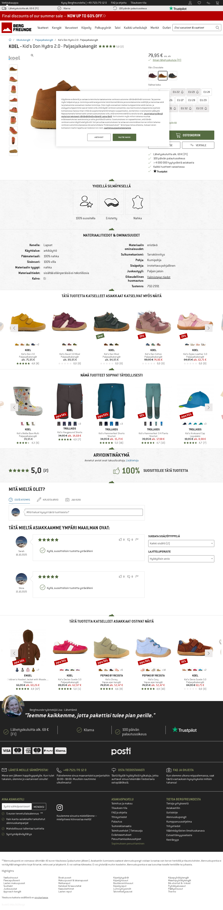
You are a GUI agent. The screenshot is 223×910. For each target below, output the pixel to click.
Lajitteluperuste (159, 551)
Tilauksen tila (119, 808)
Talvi (117, 28)
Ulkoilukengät (23, 39)
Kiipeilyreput (119, 886)
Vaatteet (42, 28)
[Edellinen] (14, 328)
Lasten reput (65, 891)
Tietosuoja (136, 830)
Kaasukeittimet (66, 888)
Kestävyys (172, 840)
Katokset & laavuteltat (69, 886)
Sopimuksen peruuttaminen (128, 843)
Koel (14, 46)
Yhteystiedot (119, 817)
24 (206, 92)
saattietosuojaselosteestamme (117, 128)
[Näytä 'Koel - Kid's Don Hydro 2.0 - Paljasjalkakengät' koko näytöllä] (32, 55)
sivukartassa (41, 897)
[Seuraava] (209, 328)
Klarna (67, 8)
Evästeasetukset (122, 835)
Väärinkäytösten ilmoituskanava (185, 830)
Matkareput (64, 883)
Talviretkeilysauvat (122, 891)
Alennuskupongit (176, 817)
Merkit (155, 28)
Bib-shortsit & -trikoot (179, 883)
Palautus (117, 821)
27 (180, 100)
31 (169, 108)
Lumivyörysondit (122, 888)
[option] (85, 208)
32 (184, 108)
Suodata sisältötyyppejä (164, 536)
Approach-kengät (12, 891)
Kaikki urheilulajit (135, 28)
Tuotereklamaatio (121, 826)
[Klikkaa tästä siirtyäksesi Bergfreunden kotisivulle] (18, 27)
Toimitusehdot (120, 830)
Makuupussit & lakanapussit (73, 880)
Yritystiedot (173, 826)
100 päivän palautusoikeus (133, 8)
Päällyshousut (175, 888)
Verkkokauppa (10, 3)
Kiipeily (86, 28)
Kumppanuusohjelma (179, 821)
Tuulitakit (8, 886)
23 (191, 92)
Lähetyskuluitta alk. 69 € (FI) (24, 8)
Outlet (167, 28)
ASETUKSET (99, 137)
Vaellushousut (10, 877)
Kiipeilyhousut (120, 880)
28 (191, 100)
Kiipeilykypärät (121, 877)
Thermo (172, 891)
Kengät (56, 28)
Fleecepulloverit (11, 880)
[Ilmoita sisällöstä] (137, 539)
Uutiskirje (172, 812)
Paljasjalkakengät (44, 39)
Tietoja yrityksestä (177, 803)
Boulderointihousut (123, 883)
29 (203, 100)
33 (200, 108)
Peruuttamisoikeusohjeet (126, 839)
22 (176, 92)
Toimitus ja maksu (122, 803)
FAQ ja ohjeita (119, 812)
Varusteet (71, 28)
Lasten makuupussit (14, 883)
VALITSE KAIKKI (124, 137)
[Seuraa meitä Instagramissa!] (62, 808)
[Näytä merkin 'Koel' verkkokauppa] (14, 58)
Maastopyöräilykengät (179, 880)
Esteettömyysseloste (179, 835)
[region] (112, 118)
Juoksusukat (10, 888)
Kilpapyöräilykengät (178, 877)
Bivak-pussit (64, 877)
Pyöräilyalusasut (177, 886)
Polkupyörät (103, 28)
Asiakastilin (173, 808)
